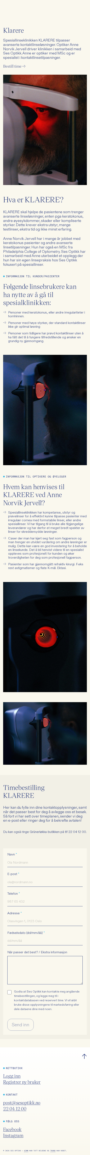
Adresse (14, 913)
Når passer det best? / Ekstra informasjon (37, 952)
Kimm (26, 1151)
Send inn (20, 1025)
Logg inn (12, 1076)
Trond (52, 1151)
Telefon (13, 894)
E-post (13, 874)
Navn (12, 854)
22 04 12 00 (14, 1109)
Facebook (12, 1129)
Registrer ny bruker (22, 1082)
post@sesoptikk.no (21, 1103)
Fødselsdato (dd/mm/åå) (26, 933)
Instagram (13, 1135)
